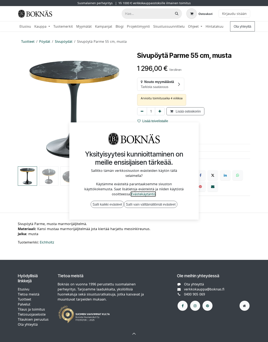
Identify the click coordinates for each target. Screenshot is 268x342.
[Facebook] (200, 175)
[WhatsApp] (238, 175)
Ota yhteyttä (242, 26)
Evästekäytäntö (143, 194)
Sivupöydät (63, 41)
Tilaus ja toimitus (31, 309)
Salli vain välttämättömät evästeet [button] (150, 204)
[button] (23, 108)
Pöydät (44, 41)
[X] (213, 175)
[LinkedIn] (225, 175)
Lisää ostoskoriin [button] (188, 111)
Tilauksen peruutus (33, 319)
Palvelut (24, 304)
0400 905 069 (194, 294)
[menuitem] (25, 26)
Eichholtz (47, 242)
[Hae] (176, 13)
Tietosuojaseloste (32, 314)
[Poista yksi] (142, 111)
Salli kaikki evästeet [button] (107, 204)
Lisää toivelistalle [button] (155, 121)
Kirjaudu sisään (234, 14)
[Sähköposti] (213, 186)
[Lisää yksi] (160, 111)
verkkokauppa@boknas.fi (204, 289)
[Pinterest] (200, 186)
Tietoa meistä (28, 294)
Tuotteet (28, 41)
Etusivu (23, 289)
